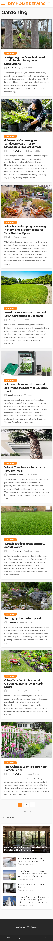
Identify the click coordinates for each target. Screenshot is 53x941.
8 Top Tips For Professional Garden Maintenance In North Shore (23, 683)
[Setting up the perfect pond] (26, 596)
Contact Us (20, 927)
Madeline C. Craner (15, 395)
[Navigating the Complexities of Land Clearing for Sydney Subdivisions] (26, 34)
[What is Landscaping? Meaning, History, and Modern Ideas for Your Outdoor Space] (26, 201)
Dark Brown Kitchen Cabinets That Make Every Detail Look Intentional (25, 848)
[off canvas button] (3, 3)
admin (10, 237)
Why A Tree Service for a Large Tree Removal (24, 469)
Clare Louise (13, 68)
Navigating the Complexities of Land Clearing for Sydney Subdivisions (24, 61)
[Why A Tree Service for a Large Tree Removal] (26, 444)
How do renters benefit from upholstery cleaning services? (31, 859)
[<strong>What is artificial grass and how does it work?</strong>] (26, 520)
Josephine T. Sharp (15, 151)
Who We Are (32, 927)
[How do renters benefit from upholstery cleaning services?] (9, 862)
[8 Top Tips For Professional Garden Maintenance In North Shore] (26, 661)
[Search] (49, 3)
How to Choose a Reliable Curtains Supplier (33, 885)
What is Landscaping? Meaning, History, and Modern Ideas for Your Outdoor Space (25, 230)
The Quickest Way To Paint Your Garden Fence (25, 768)
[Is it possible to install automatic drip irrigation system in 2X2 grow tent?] (26, 363)
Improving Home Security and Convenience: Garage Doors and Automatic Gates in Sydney (32, 873)
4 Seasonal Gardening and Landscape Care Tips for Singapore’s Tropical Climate (22, 144)
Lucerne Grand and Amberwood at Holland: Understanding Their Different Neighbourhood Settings (33, 899)
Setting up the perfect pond (22, 618)
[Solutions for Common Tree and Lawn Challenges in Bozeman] (26, 287)
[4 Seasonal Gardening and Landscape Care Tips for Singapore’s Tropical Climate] (26, 115)
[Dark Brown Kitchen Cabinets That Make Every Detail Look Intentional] (26, 839)
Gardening (10, 53)
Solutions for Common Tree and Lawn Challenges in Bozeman (25, 314)
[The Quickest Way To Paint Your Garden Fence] (26, 740)
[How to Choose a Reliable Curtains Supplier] (9, 888)
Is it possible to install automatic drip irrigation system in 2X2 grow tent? (26, 388)
